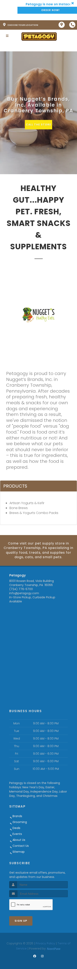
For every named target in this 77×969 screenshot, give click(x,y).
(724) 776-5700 (21, 589)
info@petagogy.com (24, 593)
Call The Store (38, 124)
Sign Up (21, 921)
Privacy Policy (45, 943)
